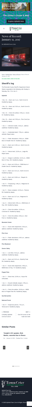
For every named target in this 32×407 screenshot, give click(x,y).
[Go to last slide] (4, 347)
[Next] (28, 347)
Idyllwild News (6, 78)
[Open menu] (4, 28)
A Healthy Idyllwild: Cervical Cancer (7, 314)
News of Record (15, 78)
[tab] (14, 366)
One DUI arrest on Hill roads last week (24, 314)
